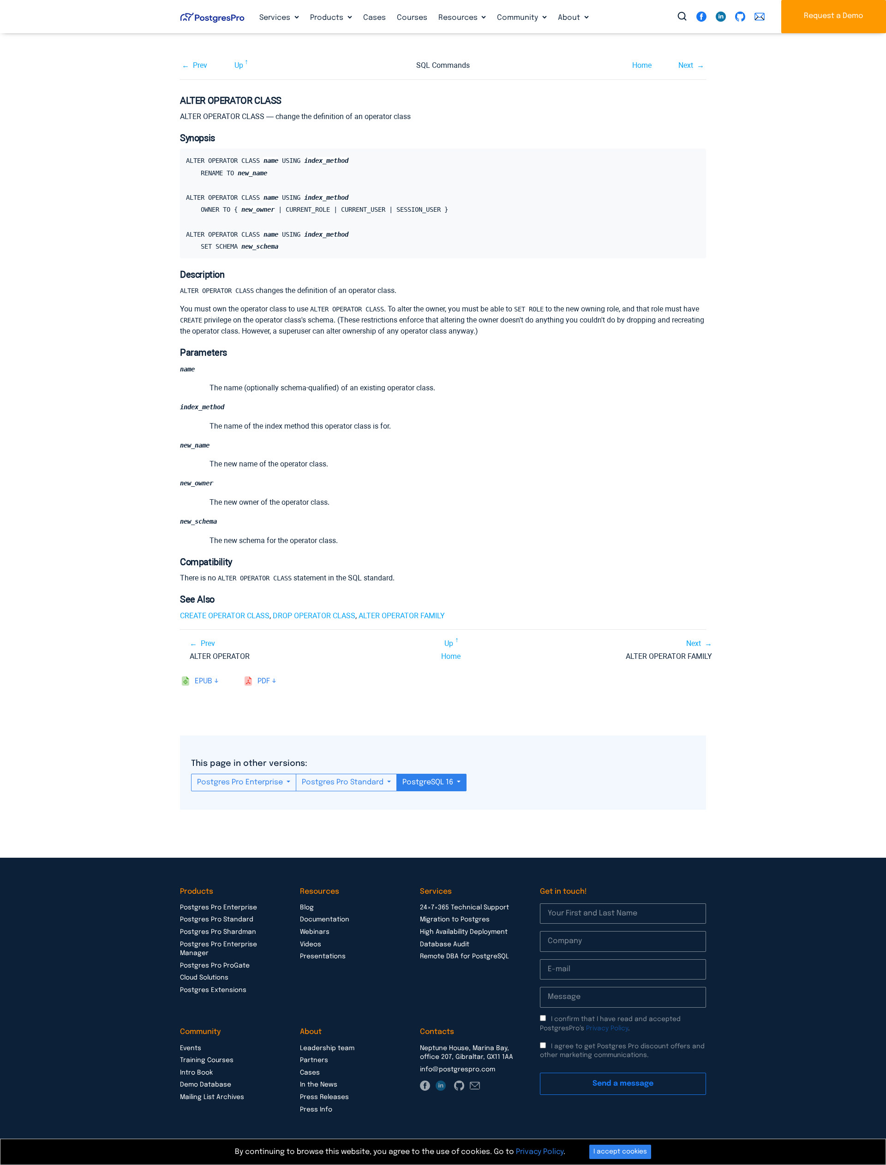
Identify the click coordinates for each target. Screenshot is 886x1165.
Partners (314, 1060)
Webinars (314, 932)
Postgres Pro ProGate (215, 965)
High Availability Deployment (464, 932)
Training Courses (206, 1060)
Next (685, 65)
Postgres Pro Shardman (218, 932)
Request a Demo (833, 16)
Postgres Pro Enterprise (241, 782)
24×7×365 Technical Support (464, 907)
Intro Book (196, 1072)
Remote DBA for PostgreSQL (464, 956)
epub (203, 681)
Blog (307, 907)
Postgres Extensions (213, 990)
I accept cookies (620, 1151)
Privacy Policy (607, 1028)
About (570, 18)
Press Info (316, 1109)
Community (518, 18)
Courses (412, 18)
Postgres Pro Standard (343, 782)
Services (275, 18)
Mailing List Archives (212, 1097)
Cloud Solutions (204, 977)
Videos (310, 944)
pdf (263, 681)
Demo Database (205, 1084)
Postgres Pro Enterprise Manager (218, 949)
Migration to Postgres (455, 919)
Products (327, 18)
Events (190, 1048)
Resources (458, 18)
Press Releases (324, 1097)
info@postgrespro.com (457, 1069)
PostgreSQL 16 (428, 782)
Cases (374, 18)
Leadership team (327, 1048)
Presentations (323, 956)
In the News (318, 1084)
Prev (200, 65)
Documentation (324, 919)
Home (642, 65)
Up (238, 65)
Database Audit (444, 944)
